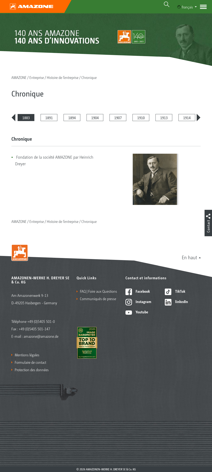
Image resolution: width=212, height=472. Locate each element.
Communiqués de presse (98, 298)
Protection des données (32, 369)
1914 (187, 117)
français (187, 7)
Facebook (142, 291)
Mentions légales (27, 355)
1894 (72, 117)
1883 (26, 117)
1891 (49, 117)
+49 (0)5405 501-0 (41, 321)
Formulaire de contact (30, 362)
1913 (164, 117)
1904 (95, 117)
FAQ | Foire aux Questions (98, 291)
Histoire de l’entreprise (62, 77)
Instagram (143, 301)
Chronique (89, 77)
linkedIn (181, 301)
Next (198, 117)
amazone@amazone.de (41, 336)
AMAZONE (18, 77)
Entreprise (36, 77)
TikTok (179, 291)
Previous (13, 117)
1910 (141, 117)
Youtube (141, 312)
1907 (118, 117)
